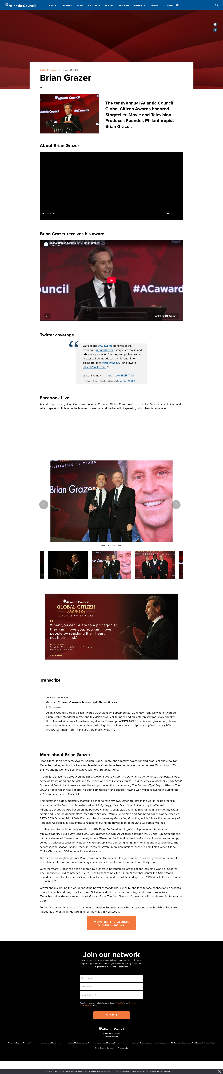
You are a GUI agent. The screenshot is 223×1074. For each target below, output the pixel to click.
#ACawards (105, 346)
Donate (168, 5)
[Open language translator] (177, 5)
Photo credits (123, 1048)
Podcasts (94, 5)
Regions (123, 5)
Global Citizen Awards (50, 69)
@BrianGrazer (104, 350)
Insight (53, 5)
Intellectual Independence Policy (79, 1043)
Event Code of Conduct (104, 1048)
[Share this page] (215, 30)
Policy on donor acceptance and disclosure (149, 1043)
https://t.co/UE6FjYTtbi (120, 375)
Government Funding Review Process (112, 1043)
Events (67, 5)
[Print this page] (215, 24)
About (154, 5)
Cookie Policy (28, 1043)
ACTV (80, 5)
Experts (139, 5)
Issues (109, 5)
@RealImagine (110, 363)
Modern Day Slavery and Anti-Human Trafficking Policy (193, 1043)
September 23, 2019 (126, 381)
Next (176, 504)
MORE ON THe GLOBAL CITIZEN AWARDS (111, 923)
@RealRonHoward (94, 367)
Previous (43, 504)
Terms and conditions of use (50, 1043)
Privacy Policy (120, 1003)
